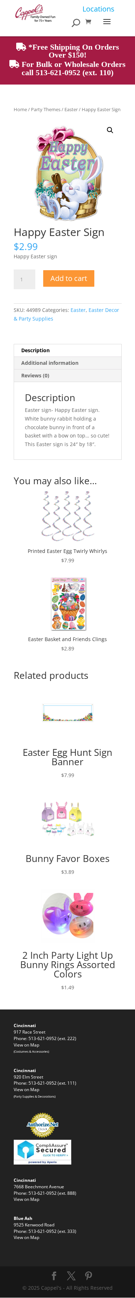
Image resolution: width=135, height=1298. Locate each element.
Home (20, 109)
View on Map (26, 1044)
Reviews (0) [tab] (35, 375)
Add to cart (68, 278)
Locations (98, 9)
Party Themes (45, 109)
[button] (110, 130)
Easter (71, 109)
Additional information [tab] (49, 362)
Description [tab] (35, 350)
